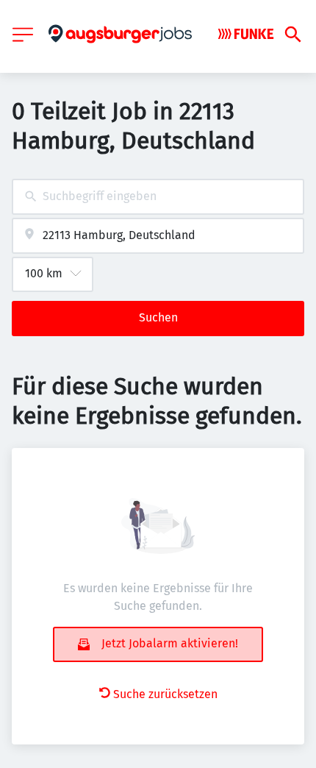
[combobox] (158, 197)
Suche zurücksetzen (165, 694)
